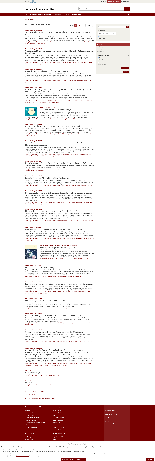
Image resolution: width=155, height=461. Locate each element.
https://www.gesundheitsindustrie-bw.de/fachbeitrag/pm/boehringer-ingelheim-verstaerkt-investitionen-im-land (57, 308)
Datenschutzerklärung (22, 456)
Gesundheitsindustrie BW (114, 1)
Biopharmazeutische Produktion (106, 33)
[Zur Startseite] (40, 9)
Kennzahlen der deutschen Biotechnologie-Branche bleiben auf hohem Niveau (54, 229)
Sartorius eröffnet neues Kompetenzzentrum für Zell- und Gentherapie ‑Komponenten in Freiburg (58, 33)
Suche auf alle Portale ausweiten (36, 391)
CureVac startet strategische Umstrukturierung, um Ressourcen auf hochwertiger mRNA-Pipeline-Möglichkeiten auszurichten (58, 91)
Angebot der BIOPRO (58, 437)
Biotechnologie (29, 413)
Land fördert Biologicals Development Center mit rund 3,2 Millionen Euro (53, 316)
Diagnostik (56, 425)
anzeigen (126, 71)
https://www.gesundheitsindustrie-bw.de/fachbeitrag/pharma (42, 385)
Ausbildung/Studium (31, 420)
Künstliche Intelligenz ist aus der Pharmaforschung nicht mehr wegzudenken (53, 126)
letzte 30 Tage (102, 59)
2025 (100, 62)
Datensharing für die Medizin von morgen (55, 110)
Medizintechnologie (58, 420)
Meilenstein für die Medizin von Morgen (40, 268)
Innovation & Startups (111, 414)
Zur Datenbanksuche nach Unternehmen (38, 395)
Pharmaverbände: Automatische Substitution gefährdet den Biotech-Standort (54, 211)
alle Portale (102, 38)
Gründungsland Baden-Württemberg (35, 422)
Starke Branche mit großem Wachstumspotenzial (58, 248)
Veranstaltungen (57, 14)
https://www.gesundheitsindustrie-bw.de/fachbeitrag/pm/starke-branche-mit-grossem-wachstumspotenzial (64, 259)
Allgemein (99, 44)
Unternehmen (29, 439)
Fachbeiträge (47, 14)
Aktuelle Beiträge (57, 410)
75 (84, 26)
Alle (100, 58)
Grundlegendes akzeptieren (68, 459)
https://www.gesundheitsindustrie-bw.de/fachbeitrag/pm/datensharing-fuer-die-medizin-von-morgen (53, 119)
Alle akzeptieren (81, 459)
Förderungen (100, 49)
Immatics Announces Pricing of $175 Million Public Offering (47, 178)
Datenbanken (66, 14)
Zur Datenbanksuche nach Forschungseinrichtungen (41, 398)
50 (80, 26)
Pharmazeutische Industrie (32, 417)
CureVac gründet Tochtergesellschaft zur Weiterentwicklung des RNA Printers (54, 332)
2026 (100, 61)
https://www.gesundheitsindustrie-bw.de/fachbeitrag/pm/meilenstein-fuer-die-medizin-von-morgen (53, 276)
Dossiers (55, 415)
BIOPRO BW (103, 1)
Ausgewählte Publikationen (60, 430)
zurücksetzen (124, 68)
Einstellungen (150, 459)
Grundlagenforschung (59, 427)
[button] (128, 55)
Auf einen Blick (29, 410)
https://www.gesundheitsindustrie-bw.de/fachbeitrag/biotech (42, 375)
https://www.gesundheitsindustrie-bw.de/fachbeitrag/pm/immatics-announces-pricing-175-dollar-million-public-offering (59, 185)
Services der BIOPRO (77, 14)
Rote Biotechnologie (32, 373)
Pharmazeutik (30, 383)
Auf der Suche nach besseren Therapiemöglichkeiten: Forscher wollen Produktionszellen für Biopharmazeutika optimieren (59, 144)
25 (76, 26)
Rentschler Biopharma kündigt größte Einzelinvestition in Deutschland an (52, 71)
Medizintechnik (29, 415)
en (128, 14)
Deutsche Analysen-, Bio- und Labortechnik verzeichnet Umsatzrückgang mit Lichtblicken (58, 163)
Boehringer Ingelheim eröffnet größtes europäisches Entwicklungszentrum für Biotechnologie (59, 284)
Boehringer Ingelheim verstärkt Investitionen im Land (45, 301)
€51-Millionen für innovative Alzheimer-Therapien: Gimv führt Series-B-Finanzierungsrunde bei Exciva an (59, 52)
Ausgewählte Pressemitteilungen (62, 413)
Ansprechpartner (57, 439)
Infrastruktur (28, 425)
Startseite (27, 19)
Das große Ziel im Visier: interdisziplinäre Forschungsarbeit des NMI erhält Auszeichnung (58, 193)
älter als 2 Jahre (103, 64)
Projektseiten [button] (124, 1)
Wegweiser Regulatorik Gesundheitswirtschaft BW (112, 411)
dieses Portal (102, 37)
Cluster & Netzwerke (31, 427)
